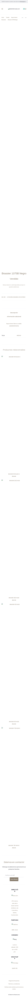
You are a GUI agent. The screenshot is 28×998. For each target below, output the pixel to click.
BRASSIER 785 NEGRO (14, 845)
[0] (25, 9)
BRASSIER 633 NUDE (14, 721)
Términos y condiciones (14, 984)
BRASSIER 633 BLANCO (14, 474)
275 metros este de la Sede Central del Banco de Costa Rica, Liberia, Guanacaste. (14, 908)
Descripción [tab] (14, 313)
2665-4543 (15, 930)
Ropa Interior (14, 17)
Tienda (7, 17)
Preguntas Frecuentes (14, 980)
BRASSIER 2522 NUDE (14, 598)
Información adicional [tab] (14, 316)
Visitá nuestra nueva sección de (13, 1)
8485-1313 (14, 968)
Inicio (3, 17)
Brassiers (4, 19)
